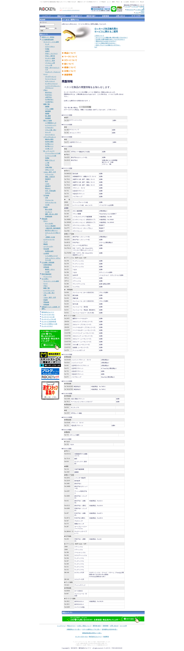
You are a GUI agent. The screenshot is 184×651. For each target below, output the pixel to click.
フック (45, 242)
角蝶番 (47, 113)
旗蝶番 (47, 106)
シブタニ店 (135, 6)
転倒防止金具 (49, 251)
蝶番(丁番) (46, 104)
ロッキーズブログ (47, 326)
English (142, 13)
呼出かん (48, 188)
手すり (45, 221)
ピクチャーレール (49, 239)
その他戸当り (49, 102)
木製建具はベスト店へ (73, 629)
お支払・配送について (84, 626)
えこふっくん (47, 276)
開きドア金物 (47, 120)
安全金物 (46, 249)
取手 (46, 181)
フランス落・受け (50, 130)
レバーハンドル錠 (50, 155)
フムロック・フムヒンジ (52, 72)
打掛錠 (47, 49)
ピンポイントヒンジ (51, 83)
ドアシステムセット (49, 137)
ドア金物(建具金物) (48, 39)
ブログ (137, 13)
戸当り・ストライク (51, 53)
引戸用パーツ (49, 144)
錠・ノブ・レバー (49, 151)
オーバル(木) (49, 223)
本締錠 (47, 158)
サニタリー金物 (50, 58)
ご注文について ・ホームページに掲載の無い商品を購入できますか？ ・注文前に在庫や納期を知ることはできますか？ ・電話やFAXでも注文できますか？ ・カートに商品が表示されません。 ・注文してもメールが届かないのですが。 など (111, 41)
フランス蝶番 (49, 109)
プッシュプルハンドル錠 (52, 153)
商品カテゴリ (71, 626)
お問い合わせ (114, 626)
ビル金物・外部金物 (48, 262)
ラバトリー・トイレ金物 (51, 42)
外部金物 (46, 267)
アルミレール (49, 200)
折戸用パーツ (49, 146)
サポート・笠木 (50, 60)
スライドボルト (50, 46)
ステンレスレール (50, 202)
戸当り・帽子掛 (50, 56)
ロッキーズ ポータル (48, 314)
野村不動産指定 (46, 274)
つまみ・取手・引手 (49, 172)
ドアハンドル (49, 174)
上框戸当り (48, 97)
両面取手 (48, 179)
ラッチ (47, 44)
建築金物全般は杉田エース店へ (92, 633)
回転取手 (48, 186)
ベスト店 (127, 6)
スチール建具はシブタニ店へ (91, 629)
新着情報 (105, 626)
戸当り (45, 90)
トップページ (61, 626)
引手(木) (47, 193)
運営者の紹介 (97, 626)
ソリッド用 (48, 65)
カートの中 (123, 626)
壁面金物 (44, 219)
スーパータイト (50, 134)
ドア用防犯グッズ (50, 123)
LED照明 (46, 253)
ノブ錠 (47, 162)
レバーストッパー (50, 125)
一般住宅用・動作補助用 (52, 228)
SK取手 (47, 51)
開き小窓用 (48, 209)
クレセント (48, 212)
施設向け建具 (49, 139)
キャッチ (48, 132)
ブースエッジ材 (50, 63)
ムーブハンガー (48, 246)
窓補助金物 (48, 216)
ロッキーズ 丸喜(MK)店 (49, 321)
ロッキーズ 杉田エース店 (49, 324)
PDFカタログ (130, 9)
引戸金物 (46, 195)
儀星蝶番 (48, 111)
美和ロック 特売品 (48, 37)
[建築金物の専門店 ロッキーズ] (47, 10)
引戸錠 (47, 165)
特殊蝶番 (48, 118)
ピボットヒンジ (50, 81)
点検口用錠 (48, 167)
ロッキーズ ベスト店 (48, 317)
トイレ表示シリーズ (51, 256)
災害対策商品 (47, 265)
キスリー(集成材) (50, 226)
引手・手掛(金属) (50, 191)
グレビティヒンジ (50, 76)
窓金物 (45, 207)
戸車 (46, 198)
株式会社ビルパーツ (48, 312)
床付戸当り (48, 92)
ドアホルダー (49, 127)
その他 (47, 205)
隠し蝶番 (48, 116)
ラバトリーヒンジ (50, 79)
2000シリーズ (49, 169)
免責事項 (106, 636)
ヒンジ (45, 74)
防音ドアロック (50, 160)
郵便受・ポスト (50, 269)
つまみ (47, 183)
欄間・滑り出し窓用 (51, 214)
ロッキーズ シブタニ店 (49, 319)
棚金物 (45, 244)
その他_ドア (49, 148)
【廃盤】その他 (50, 237)
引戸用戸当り (49, 99)
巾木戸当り (48, 95)
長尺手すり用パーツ (51, 230)
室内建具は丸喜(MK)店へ (109, 629)
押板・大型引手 (50, 176)
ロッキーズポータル (81, 636)
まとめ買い (45, 279)
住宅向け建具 (49, 141)
